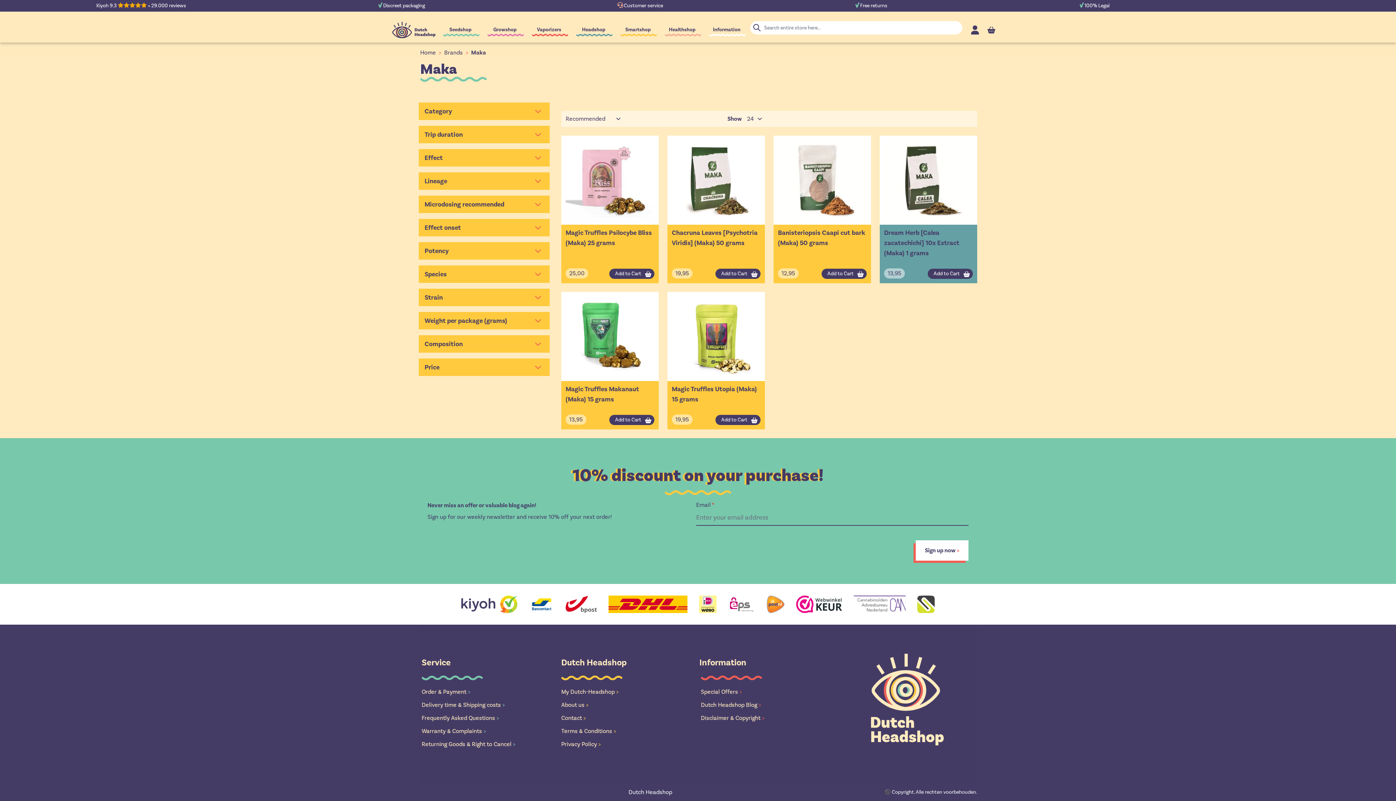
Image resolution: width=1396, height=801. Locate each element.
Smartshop (638, 30)
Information (727, 30)
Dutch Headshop (650, 792)
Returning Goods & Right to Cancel (469, 744)
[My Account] (975, 30)
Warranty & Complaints (454, 731)
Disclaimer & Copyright (733, 717)
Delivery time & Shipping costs (463, 704)
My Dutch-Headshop (590, 691)
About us (575, 704)
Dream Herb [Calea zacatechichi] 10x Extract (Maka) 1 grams (921, 243)
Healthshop (682, 30)
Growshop (505, 30)
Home (428, 52)
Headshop (593, 30)
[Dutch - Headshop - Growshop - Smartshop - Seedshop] (414, 30)
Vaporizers (549, 30)
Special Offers (721, 691)
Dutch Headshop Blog (731, 704)
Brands (453, 52)
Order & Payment (446, 691)
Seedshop (460, 30)
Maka (478, 52)
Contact (573, 717)
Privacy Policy (581, 744)
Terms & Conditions (588, 731)
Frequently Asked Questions (460, 717)
